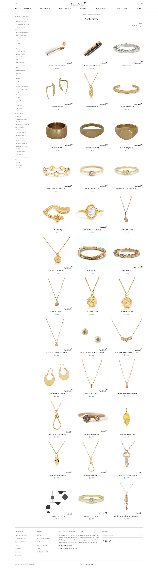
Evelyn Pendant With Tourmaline (127, 393)
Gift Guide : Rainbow (21, 132)
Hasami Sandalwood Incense (57, 66)
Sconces (18, 97)
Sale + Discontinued (21, 168)
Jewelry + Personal (64, 8)
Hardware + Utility (20, 62)
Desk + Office (19, 38)
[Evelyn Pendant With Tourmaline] (126, 375)
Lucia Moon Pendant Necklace (56, 475)
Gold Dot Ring (126, 270)
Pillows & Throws (100, 8)
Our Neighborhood (42, 545)
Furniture (18, 41)
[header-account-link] (138, 4)
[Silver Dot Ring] (126, 48)
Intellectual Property (42, 552)
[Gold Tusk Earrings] (57, 89)
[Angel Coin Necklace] (126, 293)
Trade (16, 545)
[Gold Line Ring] (92, 253)
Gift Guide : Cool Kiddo (21, 143)
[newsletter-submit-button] (141, 535)
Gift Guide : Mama (20, 141)
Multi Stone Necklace (91, 393)
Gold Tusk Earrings (57, 107)
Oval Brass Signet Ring (92, 148)
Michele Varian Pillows (21, 22)
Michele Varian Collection (22, 8)
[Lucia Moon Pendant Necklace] (57, 457)
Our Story (39, 535)
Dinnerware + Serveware (22, 32)
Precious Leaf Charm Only (127, 434)
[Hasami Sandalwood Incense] (57, 48)
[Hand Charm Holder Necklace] (92, 457)
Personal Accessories (21, 89)
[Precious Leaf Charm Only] (126, 416)
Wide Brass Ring (57, 148)
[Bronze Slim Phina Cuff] (126, 89)
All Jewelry (18, 73)
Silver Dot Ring (126, 66)
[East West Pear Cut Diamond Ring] (126, 171)
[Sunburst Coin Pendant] (57, 253)
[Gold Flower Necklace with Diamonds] (126, 334)
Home (84, 14)
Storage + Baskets (20, 65)
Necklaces (18, 78)
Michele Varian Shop (29, 564)
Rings (17, 76)
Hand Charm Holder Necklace (92, 475)
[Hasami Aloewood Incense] (92, 48)
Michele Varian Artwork (22, 27)
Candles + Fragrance (21, 57)
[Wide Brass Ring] (57, 130)
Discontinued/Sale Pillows (22, 124)
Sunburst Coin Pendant (57, 270)
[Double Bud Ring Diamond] (92, 416)
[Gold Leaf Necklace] (126, 212)
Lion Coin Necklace (92, 311)
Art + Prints (18, 46)
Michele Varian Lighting (22, 19)
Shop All (139, 8)
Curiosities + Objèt (20, 151)
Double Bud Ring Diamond (92, 434)
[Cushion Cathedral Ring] (92, 498)
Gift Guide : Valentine (21, 130)
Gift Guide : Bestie (20, 149)
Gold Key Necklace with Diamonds (126, 475)
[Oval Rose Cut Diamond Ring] (92, 212)
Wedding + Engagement (22, 87)
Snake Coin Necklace (56, 311)
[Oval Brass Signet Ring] (92, 130)
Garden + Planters (20, 54)
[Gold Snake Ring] (57, 212)
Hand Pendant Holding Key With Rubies (126, 516)
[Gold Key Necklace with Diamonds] (126, 457)
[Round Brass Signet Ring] (126, 130)
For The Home (44, 8)
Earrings (18, 81)
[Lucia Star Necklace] (92, 89)
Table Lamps (19, 105)
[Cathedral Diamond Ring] (92, 171)
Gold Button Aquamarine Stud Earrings (92, 352)
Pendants (18, 100)
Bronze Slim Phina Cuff (127, 107)
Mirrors (18, 43)
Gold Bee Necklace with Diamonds (56, 352)
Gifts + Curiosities (121, 8)
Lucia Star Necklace (92, 107)
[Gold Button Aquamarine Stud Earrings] (92, 334)
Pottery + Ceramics (21, 51)
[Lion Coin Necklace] (92, 293)
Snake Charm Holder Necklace (56, 434)
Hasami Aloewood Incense (92, 66)
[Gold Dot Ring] (126, 253)
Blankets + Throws (20, 122)
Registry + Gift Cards (20, 542)
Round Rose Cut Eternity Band (56, 189)
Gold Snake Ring (57, 230)
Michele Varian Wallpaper (22, 24)
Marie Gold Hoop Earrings (57, 393)
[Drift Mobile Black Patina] (57, 498)
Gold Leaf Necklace (127, 229)
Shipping (17, 552)
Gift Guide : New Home (21, 146)
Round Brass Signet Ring (126, 148)
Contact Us (18, 555)
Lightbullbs (18, 111)
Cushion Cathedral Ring (91, 516)
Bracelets (18, 84)
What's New (19, 165)
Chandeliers (19, 103)
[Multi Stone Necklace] (92, 375)
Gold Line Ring (91, 270)
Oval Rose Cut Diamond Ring (92, 229)
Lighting (82, 8)
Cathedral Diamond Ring (91, 189)
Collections (90, 14)
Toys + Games (19, 154)
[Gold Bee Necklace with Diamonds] (57, 335)
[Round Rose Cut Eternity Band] (57, 171)
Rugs (17, 68)
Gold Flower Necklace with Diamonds (126, 352)
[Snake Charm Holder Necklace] (57, 416)
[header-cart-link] (141, 4)
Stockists (39, 542)
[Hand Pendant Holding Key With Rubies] (126, 498)
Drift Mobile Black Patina (57, 516)
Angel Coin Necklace (126, 311)
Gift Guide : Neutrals (21, 135)
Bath (17, 59)
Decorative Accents (21, 49)
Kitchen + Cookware (21, 35)
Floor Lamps (19, 108)
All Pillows (18, 116)
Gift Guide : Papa (20, 138)
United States (86, 564)
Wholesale (18, 548)
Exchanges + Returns (21, 535)
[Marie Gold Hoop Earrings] (57, 375)
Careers (39, 548)
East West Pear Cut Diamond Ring (126, 189)
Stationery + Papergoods (22, 157)
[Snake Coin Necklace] (57, 294)
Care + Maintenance (20, 539)
